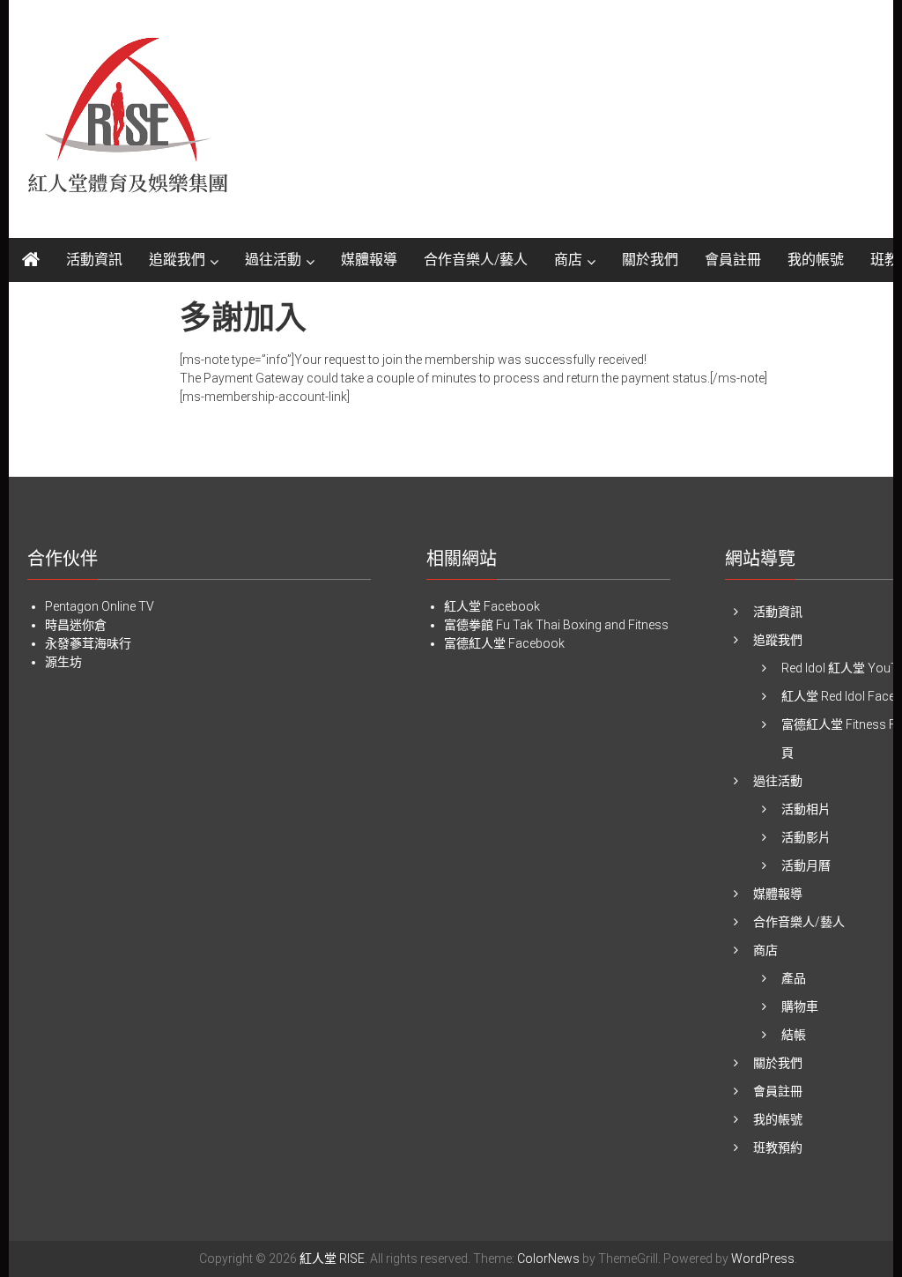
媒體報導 (369, 259)
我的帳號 (815, 259)
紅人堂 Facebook (492, 606)
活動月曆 (806, 865)
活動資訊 (94, 259)
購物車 (799, 1006)
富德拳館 (468, 625)
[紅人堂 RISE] (31, 260)
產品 (793, 978)
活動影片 (806, 837)
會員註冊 (733, 259)
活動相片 (806, 809)
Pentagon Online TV (99, 606)
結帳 (793, 1035)
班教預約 (777, 1147)
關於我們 (650, 259)
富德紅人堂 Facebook (504, 643)
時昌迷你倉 (76, 625)
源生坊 (63, 662)
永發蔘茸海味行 (88, 643)
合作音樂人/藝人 (476, 259)
